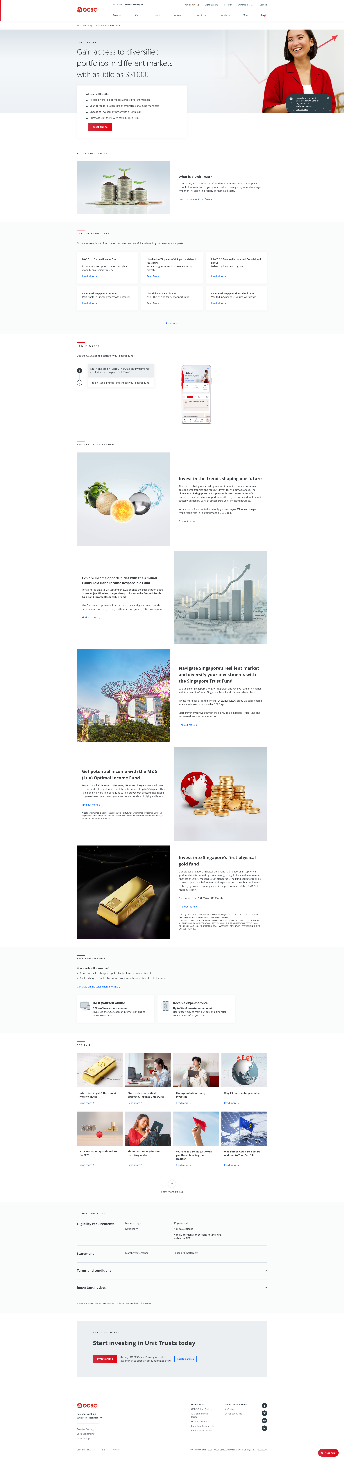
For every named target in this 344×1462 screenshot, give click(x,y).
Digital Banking (211, 4)
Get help (263, 4)
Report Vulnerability (201, 1430)
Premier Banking (191, 4)
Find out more (302, 109)
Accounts (117, 15)
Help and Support (200, 1421)
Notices (116, 1449)
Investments (202, 15)
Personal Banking (84, 25)
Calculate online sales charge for (97, 986)
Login (264, 15)
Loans (157, 15)
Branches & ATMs (245, 4)
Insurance (178, 15)
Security (228, 4)
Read (88, 276)
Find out (187, 521)
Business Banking (85, 1433)
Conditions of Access (86, 1449)
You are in (82, 1417)
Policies (104, 1449)
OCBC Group (83, 1438)
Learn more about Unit (195, 199)
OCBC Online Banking (202, 1409)
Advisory (225, 15)
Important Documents (202, 1426)
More (245, 15)
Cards (138, 15)
